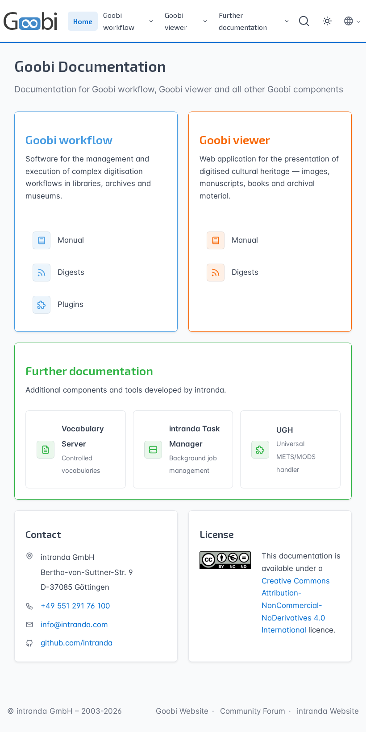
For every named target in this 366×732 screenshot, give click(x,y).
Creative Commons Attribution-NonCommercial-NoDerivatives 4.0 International (296, 605)
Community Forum (252, 711)
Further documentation (243, 21)
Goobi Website (182, 711)
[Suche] (304, 21)
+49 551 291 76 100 (75, 605)
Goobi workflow (118, 21)
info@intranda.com (74, 624)
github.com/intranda (76, 642)
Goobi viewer (176, 21)
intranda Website (328, 711)
